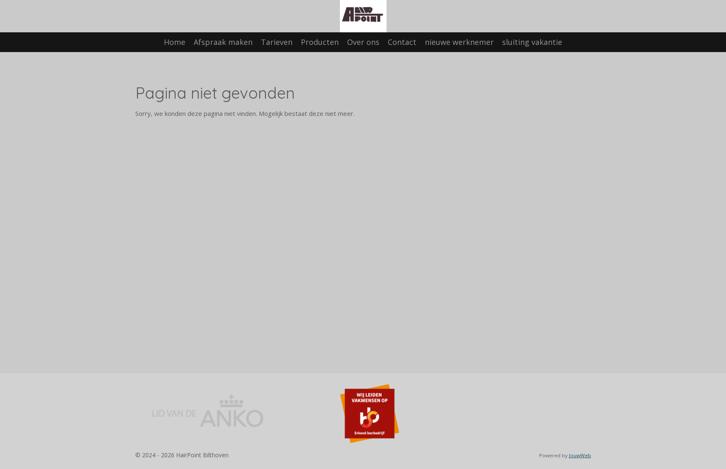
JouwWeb (580, 455)
